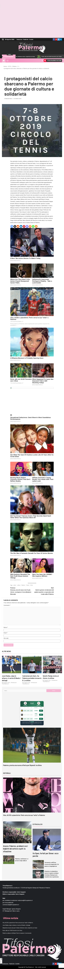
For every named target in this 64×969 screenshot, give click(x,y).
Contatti (31, 39)
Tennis (27, 585)
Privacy (1, 961)
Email (5, 633)
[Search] (42, 60)
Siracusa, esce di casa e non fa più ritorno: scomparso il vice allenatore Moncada (20, 591)
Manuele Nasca (9, 98)
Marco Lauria (15, 911)
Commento (7, 605)
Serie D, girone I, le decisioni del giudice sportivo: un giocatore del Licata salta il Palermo (44, 591)
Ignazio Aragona (16, 909)
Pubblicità (25, 39)
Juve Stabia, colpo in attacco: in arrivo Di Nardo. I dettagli (11, 678)
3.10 (28, 710)
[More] (36, 226)
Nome (6, 627)
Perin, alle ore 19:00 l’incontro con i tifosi (23, 56)
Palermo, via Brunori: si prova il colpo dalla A (21, 859)
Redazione (19, 39)
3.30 (25, 710)
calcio (14, 585)
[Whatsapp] (33, 226)
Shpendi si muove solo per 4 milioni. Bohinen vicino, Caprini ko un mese (20, 927)
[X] (15, 226)
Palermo (23, 585)
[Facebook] (11, 226)
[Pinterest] (24, 226)
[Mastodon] (27, 226)
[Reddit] (18, 226)
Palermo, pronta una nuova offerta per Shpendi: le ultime (22, 765)
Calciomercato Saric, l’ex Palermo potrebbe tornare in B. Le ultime (31, 678)
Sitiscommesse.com (31, 721)
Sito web (6, 638)
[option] (32, 748)
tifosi (31, 585)
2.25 (31, 710)
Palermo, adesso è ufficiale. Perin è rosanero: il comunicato (17, 933)
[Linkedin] (21, 226)
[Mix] (30, 226)
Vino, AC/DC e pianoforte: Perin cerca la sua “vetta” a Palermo (24, 815)
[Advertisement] (32, 26)
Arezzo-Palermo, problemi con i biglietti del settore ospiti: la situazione (15, 849)
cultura (18, 585)
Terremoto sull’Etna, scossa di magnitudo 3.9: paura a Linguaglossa (52, 864)
